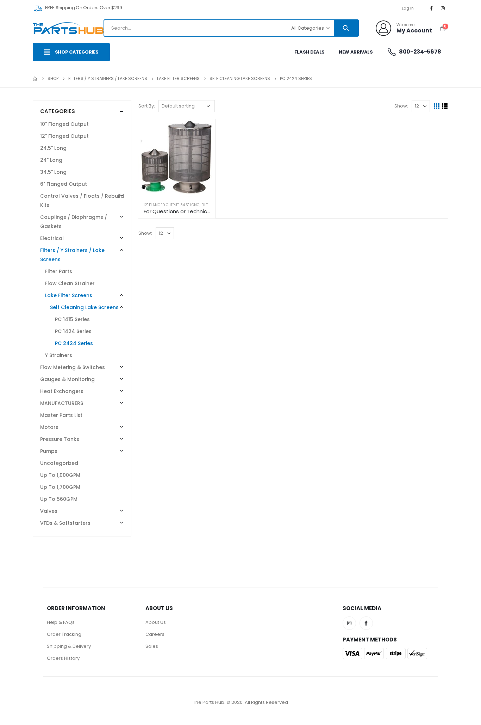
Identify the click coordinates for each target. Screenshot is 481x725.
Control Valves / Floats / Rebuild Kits (82, 200)
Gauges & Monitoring (67, 379)
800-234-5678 (419, 52)
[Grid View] (436, 106)
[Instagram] (443, 8)
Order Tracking (64, 634)
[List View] (445, 106)
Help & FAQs (61, 622)
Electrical (52, 238)
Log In (408, 8)
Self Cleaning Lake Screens (84, 307)
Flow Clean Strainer (70, 283)
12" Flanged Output (161, 205)
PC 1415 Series (72, 319)
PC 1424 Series (73, 331)
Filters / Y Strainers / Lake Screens (72, 255)
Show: (401, 106)
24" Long (51, 160)
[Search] (346, 28)
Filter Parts (58, 271)
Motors (49, 427)
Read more (204, 130)
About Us (155, 622)
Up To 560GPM (58, 499)
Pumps (48, 451)
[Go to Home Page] (35, 78)
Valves (48, 511)
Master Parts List (61, 415)
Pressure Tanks (59, 439)
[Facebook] (431, 8)
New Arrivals (356, 52)
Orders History (63, 658)
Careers (154, 634)
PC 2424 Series (74, 343)
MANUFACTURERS (61, 403)
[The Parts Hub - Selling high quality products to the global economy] (68, 28)
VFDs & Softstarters (65, 523)
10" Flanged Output (64, 124)
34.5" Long (190, 205)
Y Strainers (58, 355)
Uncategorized (59, 463)
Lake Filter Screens (68, 295)
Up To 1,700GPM (60, 487)
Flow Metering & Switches (72, 367)
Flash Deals (309, 52)
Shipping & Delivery (69, 646)
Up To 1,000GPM (60, 475)
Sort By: (146, 106)
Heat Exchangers (61, 391)
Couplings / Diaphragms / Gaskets (73, 222)
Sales (151, 646)
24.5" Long (53, 148)
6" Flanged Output (63, 184)
